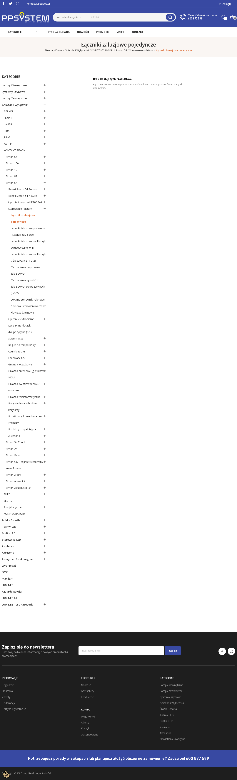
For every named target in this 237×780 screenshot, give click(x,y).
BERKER (8, 111)
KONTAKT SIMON (14, 150)
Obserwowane (89, 734)
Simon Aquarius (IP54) (19, 487)
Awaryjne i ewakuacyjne (17, 559)
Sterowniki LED (11, 539)
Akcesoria (14, 436)
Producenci (87, 697)
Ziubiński (47, 773)
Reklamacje (9, 703)
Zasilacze (8, 546)
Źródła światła (11, 520)
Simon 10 (11, 169)
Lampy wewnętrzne (14, 85)
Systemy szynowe (13, 92)
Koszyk (85, 728)
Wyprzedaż (9, 565)
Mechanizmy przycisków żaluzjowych (25, 270)
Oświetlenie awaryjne (172, 739)
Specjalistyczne (13, 507)
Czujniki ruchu (16, 351)
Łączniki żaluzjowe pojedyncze (23, 218)
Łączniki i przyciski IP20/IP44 (25, 202)
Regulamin (8, 685)
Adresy (85, 722)
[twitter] (10, 3)
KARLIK (8, 144)
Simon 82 (11, 176)
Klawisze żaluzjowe (22, 312)
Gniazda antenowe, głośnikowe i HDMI (27, 374)
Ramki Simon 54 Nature (22, 195)
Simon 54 (11, 182)
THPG (7, 494)
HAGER (8, 124)
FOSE (5, 572)
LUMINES (7, 585)
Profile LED (8, 533)
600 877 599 (195, 18)
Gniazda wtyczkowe (20, 364)
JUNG (7, 137)
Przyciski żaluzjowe (22, 234)
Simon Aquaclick (15, 481)
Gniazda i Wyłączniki (15, 105)
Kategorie (11, 77)
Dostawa (7, 691)
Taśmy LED (9, 526)
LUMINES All (9, 598)
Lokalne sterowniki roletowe (28, 299)
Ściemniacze (15, 338)
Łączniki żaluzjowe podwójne (28, 228)
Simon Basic (13, 455)
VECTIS (8, 500)
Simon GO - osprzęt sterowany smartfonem (24, 465)
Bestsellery (87, 691)
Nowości (86, 685)
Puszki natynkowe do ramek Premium (25, 420)
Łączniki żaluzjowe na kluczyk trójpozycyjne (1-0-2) (28, 257)
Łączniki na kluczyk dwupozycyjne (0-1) (20, 329)
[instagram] (17, 3)
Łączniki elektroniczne (21, 319)
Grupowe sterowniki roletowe (28, 306)
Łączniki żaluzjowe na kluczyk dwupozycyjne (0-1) (28, 244)
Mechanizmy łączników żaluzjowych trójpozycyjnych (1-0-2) (28, 286)
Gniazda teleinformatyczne (24, 397)
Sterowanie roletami (20, 208)
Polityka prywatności (14, 709)
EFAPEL (8, 118)
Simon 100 (12, 163)
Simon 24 (11, 449)
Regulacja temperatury (22, 345)
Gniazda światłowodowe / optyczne (23, 387)
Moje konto (88, 716)
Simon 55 (11, 157)
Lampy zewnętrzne (14, 98)
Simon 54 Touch (16, 442)
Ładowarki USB (17, 358)
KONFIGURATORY (14, 513)
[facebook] (3, 3)
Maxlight (8, 578)
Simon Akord (13, 474)
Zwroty (6, 697)
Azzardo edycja (12, 591)
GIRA (6, 131)
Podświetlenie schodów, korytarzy (22, 407)
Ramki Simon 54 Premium (23, 189)
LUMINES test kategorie (17, 604)
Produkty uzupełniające (22, 429)
